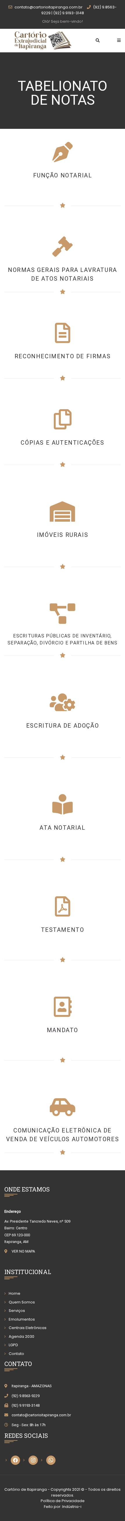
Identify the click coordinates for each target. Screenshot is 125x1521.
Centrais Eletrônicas (28, 1328)
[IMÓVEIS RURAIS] (62, 511)
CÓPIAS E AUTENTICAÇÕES (62, 442)
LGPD (13, 1345)
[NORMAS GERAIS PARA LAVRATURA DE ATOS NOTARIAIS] (62, 246)
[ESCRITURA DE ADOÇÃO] (62, 702)
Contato (16, 1353)
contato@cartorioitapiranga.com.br (41, 1415)
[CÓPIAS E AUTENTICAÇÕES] (62, 419)
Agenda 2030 (21, 1336)
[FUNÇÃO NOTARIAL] (62, 152)
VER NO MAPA (23, 1251)
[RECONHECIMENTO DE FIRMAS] (62, 333)
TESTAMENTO (62, 929)
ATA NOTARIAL (62, 827)
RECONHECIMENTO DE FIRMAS (62, 356)
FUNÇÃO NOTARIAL (62, 175)
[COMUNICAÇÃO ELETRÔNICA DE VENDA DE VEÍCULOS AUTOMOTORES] (62, 1107)
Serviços (17, 1310)
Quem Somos (22, 1302)
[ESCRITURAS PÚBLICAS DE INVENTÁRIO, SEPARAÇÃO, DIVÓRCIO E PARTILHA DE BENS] (62, 613)
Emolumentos (22, 1319)
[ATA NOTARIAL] (62, 804)
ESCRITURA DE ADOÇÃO (62, 725)
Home (14, 1293)
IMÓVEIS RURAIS (62, 534)
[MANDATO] (62, 906)
